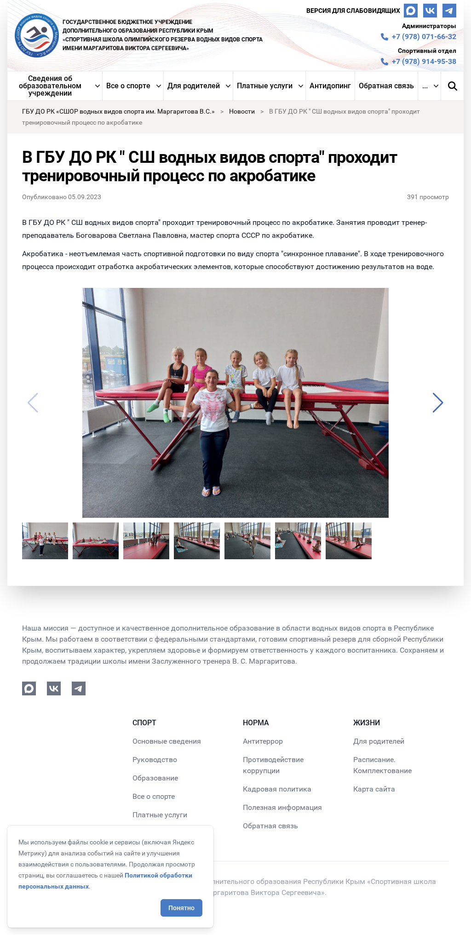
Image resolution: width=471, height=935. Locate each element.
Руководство (154, 759)
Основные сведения (166, 741)
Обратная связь (386, 85)
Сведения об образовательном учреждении (50, 86)
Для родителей (193, 85)
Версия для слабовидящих (353, 10)
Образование (155, 778)
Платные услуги (265, 85)
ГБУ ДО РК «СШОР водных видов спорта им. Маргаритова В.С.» (118, 111)
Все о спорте (128, 85)
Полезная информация (282, 807)
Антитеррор (263, 741)
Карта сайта (374, 789)
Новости (242, 111)
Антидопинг (330, 85)
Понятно (181, 908)
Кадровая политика (277, 789)
